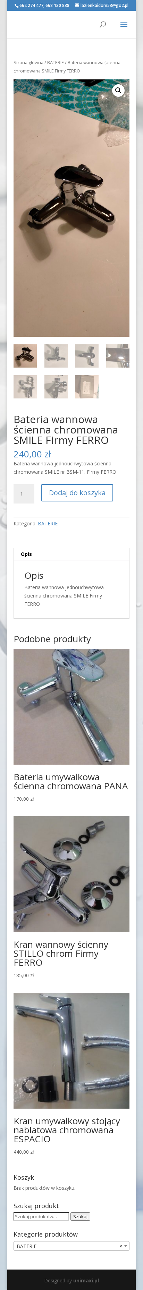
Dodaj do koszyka (77, 492)
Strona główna (28, 62)
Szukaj (80, 1216)
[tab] (71, 554)
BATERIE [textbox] (69, 1246)
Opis (26, 554)
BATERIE (55, 62)
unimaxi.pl (86, 1280)
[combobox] (71, 1246)
